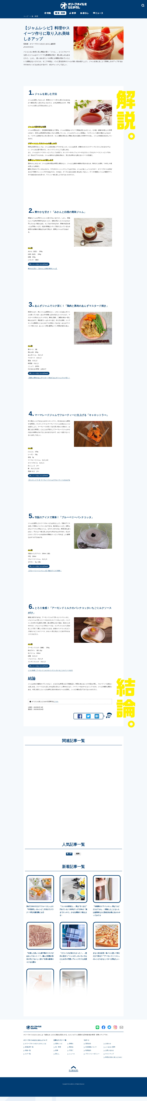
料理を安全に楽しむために (113, 1057)
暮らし (57, 1054)
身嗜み (71, 1043)
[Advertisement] (54, 791)
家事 (56, 1050)
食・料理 (58, 1047)
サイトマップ (109, 1054)
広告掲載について (91, 1047)
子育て (71, 1050)
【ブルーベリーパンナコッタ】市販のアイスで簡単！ (45, 570)
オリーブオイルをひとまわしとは (35, 1043)
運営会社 (88, 1043)
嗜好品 (71, 1047)
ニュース (72, 1054)
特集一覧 (28, 1050)
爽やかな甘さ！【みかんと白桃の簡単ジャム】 (42, 268)
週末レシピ (58, 1043)
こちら (56, 701)
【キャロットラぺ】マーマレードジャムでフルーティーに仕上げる (49, 480)
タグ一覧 (28, 1054)
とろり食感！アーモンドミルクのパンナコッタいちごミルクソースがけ (50, 670)
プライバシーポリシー (92, 1054)
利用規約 (88, 1050)
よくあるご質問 (110, 1047)
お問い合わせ (109, 1050)
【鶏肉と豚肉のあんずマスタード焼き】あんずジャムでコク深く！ (49, 378)
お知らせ (108, 1043)
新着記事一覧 (29, 1047)
